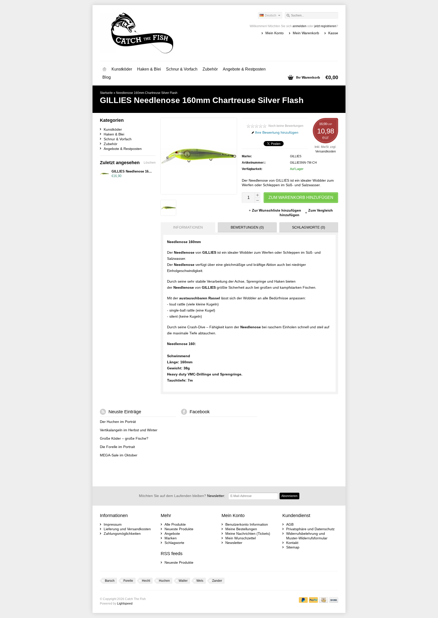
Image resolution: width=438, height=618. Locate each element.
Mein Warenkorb (306, 33)
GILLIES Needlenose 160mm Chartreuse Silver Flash (153, 171)
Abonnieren (289, 496)
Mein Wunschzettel (240, 538)
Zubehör (210, 69)
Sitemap (292, 547)
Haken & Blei (149, 69)
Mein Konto (274, 33)
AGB (290, 524)
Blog (106, 77)
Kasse (333, 33)
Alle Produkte (175, 524)
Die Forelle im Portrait (117, 447)
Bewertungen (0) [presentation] (247, 227)
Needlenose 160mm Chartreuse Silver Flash (146, 93)
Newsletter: (182, 496)
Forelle (128, 580)
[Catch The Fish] (159, 33)
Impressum (113, 524)
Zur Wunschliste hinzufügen (277, 210)
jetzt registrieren (325, 26)
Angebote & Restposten (244, 69)
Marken (171, 538)
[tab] (186, 227)
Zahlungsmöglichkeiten (122, 533)
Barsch (110, 580)
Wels (199, 580)
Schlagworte (174, 543)
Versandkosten (325, 151)
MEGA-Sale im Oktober (118, 455)
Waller (183, 580)
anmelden (299, 26)
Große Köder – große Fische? (124, 438)
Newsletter (233, 543)
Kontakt (292, 543)
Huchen (164, 580)
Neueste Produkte (179, 529)
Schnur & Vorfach (181, 69)
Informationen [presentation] (188, 227)
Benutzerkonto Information (246, 524)
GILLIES (295, 156)
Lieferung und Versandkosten (127, 529)
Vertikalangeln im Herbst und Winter (128, 430)
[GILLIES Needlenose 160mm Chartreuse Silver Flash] (168, 214)
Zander (217, 580)
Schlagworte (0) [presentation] (308, 227)
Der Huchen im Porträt (118, 422)
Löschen (150, 162)
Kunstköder (122, 69)
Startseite (104, 69)
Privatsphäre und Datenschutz (310, 529)
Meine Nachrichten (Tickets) (247, 533)
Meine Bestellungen (241, 529)
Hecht (146, 580)
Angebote (172, 533)
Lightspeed (125, 603)
